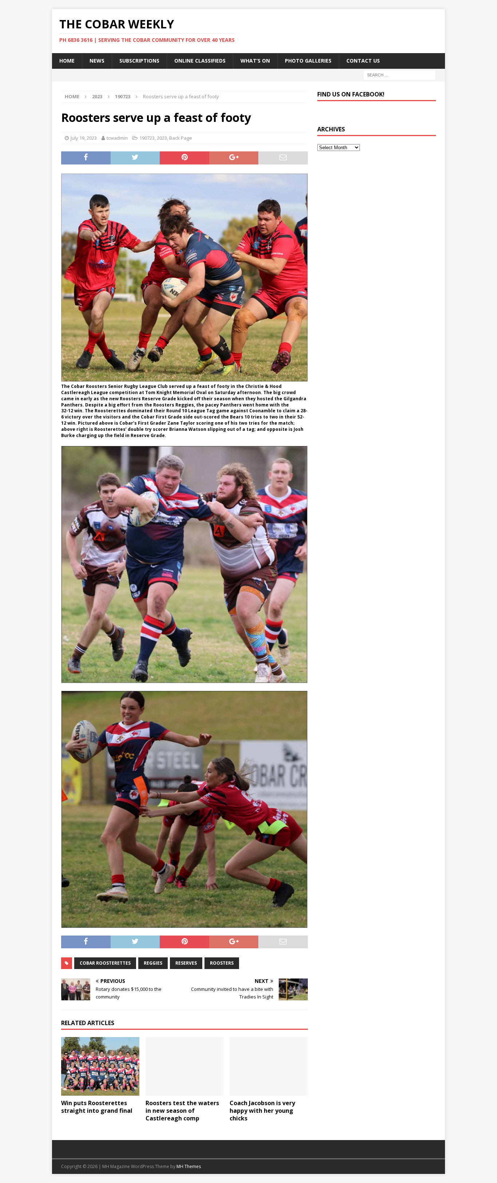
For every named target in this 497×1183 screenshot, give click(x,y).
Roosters (222, 963)
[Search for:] (399, 74)
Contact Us (363, 60)
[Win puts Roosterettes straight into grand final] (100, 1066)
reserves (186, 963)
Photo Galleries (308, 60)
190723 (147, 138)
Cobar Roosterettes (105, 963)
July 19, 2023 (84, 138)
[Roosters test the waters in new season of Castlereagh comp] (185, 1066)
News (97, 60)
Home (67, 60)
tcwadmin (117, 138)
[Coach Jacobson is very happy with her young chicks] (269, 1066)
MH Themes (188, 1166)
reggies (153, 963)
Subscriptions (139, 60)
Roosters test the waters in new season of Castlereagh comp (182, 1110)
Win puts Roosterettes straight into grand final (96, 1107)
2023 (97, 96)
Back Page (180, 138)
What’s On (255, 60)
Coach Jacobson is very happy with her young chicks (262, 1110)
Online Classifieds (200, 60)
